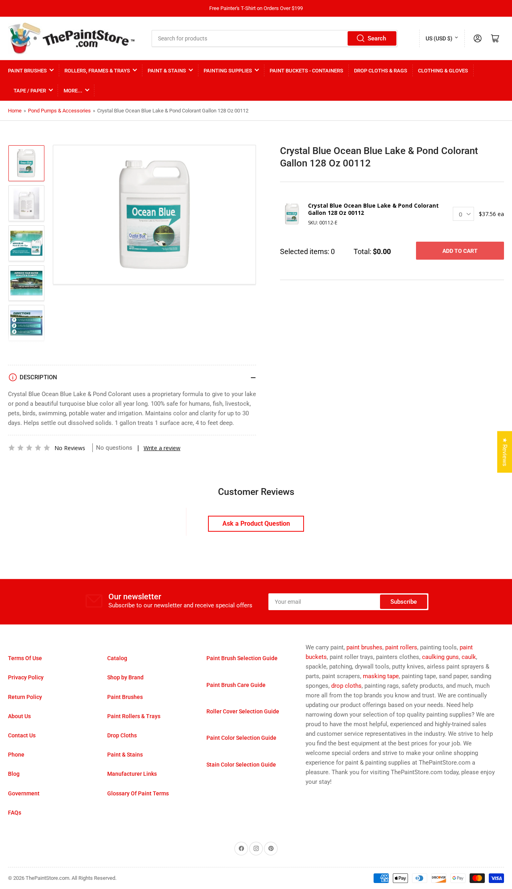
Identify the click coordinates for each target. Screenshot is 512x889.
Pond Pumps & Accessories (59, 111)
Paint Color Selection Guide (241, 738)
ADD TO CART (460, 251)
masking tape (381, 676)
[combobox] (275, 38)
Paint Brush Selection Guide (242, 658)
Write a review (162, 448)
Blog (14, 774)
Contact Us (22, 735)
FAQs (14, 812)
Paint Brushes (27, 71)
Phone (16, 754)
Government (24, 793)
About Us (19, 716)
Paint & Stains (167, 71)
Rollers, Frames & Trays (97, 71)
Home (15, 111)
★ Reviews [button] (504, 452)
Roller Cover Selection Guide (242, 711)
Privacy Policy (26, 677)
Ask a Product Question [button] (256, 523)
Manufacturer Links (132, 774)
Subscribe (403, 601)
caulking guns (440, 657)
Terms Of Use (25, 658)
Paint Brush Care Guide (236, 685)
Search (377, 38)
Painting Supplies (228, 71)
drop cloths (346, 685)
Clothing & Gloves (443, 71)
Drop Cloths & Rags (380, 71)
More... (73, 91)
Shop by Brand (125, 677)
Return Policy (25, 697)
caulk (469, 657)
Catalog (117, 658)
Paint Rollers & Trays (133, 716)
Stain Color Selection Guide (241, 764)
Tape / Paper (30, 91)
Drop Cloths (122, 735)
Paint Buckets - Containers (306, 71)
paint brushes (364, 647)
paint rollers (401, 647)
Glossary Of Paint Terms (138, 793)
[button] (29, 447)
